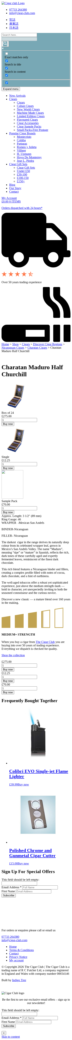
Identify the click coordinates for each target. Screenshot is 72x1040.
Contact (14, 191)
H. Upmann (24, 154)
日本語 (13, 27)
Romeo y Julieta (26, 147)
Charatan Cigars (37, 347)
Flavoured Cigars (27, 119)
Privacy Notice (18, 957)
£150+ (21, 181)
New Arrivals (17, 95)
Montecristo (24, 136)
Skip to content (11, 1036)
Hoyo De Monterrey (29, 157)
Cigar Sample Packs (29, 126)
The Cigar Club (45, 642)
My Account (9, 198)
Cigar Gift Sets (18, 164)
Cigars (13, 99)
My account (16, 960)
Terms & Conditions (21, 950)
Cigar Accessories (28, 123)
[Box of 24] (16, 409)
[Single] (16, 453)
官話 (12, 19)
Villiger (21, 150)
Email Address (12, 887)
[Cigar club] (13, 3)
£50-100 (22, 174)
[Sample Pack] (12, 497)
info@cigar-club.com (22, 13)
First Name (9, 891)
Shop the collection (13, 655)
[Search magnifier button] (5, 44)
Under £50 (23, 171)
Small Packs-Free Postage (32, 130)
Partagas (22, 143)
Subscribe (8, 895)
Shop (15, 344)
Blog (12, 184)
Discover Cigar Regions (47, 344)
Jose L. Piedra (25, 160)
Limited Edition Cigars (31, 116)
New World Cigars (28, 109)
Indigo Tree (19, 980)
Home (5, 344)
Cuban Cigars (25, 106)
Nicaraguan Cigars (13, 347)
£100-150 (23, 177)
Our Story (15, 188)
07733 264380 (18, 9)
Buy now (8, 424)
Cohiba (21, 140)
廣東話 (13, 23)
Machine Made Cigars (30, 112)
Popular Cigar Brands (22, 133)
